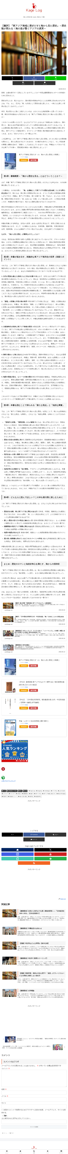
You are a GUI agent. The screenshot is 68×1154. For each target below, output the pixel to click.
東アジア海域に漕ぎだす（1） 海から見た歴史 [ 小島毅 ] (39, 154)
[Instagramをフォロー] (17, 854)
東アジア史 (38, 793)
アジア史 (54, 790)
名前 (4, 1089)
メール (4, 1096)
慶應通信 (25, 793)
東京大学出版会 (61, 793)
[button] (23, 83)
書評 (31, 793)
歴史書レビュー (13, 796)
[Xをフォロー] (50, 850)
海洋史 (31, 796)
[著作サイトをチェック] (17, 850)
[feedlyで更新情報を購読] (50, 858)
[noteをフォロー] (17, 858)
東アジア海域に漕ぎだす (49, 793)
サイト (3, 1103)
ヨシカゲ (12, 793)
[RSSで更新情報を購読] (34, 863)
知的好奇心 (38, 796)
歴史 (21, 790)
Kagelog (40, 790)
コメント (5, 1068)
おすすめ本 (62, 790)
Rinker (26, 156)
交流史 (19, 793)
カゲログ (5, 793)
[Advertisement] (34, 814)
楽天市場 (33, 160)
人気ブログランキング (8, 781)
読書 (26, 790)
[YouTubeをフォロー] (50, 854)
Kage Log (32, 790)
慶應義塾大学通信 (12, 790)
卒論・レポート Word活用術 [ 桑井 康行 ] (33, 721)
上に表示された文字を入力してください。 (16, 1118)
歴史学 (4, 796)
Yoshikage (47, 790)
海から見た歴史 (23, 796)
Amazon (24, 160)
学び (4, 790)
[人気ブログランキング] (3, 777)
